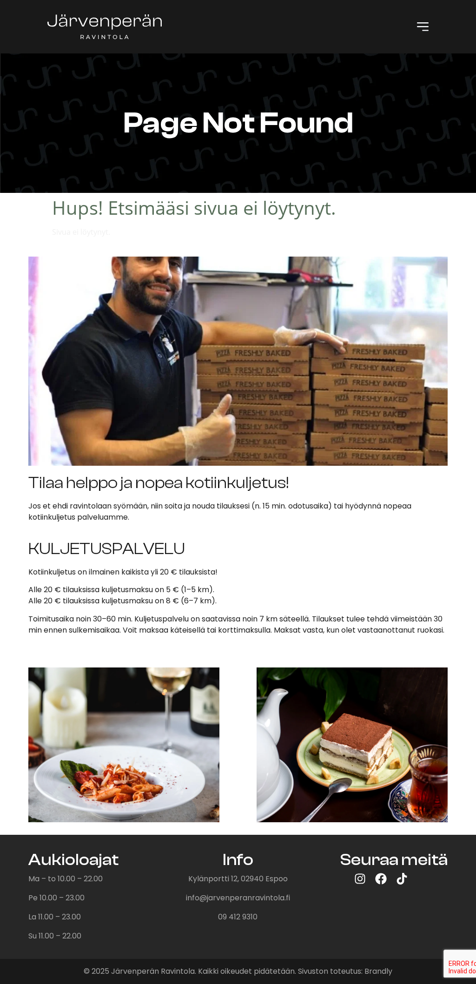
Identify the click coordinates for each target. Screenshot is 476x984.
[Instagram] (360, 879)
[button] (423, 26)
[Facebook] (381, 879)
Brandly (378, 971)
